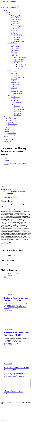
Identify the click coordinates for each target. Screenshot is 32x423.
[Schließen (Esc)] (1, 420)
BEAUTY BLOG (9, 393)
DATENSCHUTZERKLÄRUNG (13, 392)
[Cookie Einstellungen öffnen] (13, 418)
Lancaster (10, 193)
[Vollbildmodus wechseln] (4, 420)
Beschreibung (8, 196)
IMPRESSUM (8, 390)
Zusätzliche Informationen (11, 197)
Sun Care (22, 191)
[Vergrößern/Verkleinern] (6, 420)
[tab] (17, 196)
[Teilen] (3, 420)
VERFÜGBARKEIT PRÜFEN (8, 189)
